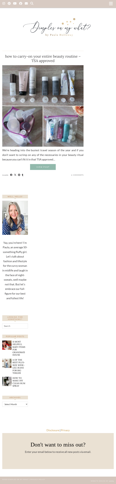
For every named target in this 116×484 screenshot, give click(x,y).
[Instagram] (3, 3)
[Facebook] (20, 3)
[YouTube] (15, 3)
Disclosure (53, 430)
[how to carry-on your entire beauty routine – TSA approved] (43, 145)
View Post (43, 167)
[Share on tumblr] (22, 175)
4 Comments (77, 175)
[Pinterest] (9, 3)
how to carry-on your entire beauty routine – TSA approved (43, 58)
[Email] (26, 3)
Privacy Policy (37, 479)
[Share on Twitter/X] (15, 175)
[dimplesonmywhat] (58, 26)
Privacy (65, 430)
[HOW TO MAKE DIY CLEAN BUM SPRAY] (6, 381)
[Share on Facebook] (11, 175)
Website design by (102, 481)
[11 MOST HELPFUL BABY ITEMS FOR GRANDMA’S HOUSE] (6, 345)
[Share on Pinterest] (19, 175)
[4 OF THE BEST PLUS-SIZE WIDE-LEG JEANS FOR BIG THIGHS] (6, 363)
